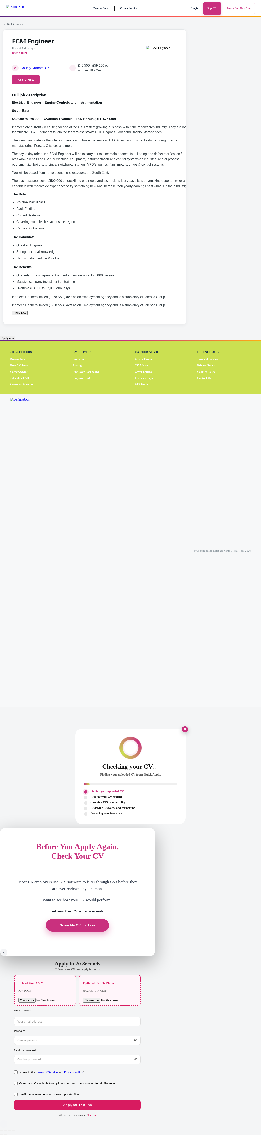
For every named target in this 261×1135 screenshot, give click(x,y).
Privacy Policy (206, 365)
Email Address (22, 1010)
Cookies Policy (206, 371)
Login (195, 8)
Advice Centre (143, 359)
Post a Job (79, 359)
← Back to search (13, 24)
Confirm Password (25, 1050)
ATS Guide (141, 384)
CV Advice (141, 365)
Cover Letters (143, 371)
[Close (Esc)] (13, 1130)
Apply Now (26, 80)
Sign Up (212, 8)
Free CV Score (19, 365)
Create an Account (21, 384)
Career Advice (128, 8)
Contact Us (204, 378)
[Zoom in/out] (1, 1130)
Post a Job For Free (239, 8)
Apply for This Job (77, 1105)
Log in (92, 1114)
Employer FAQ (82, 378)
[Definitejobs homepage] (24, 8)
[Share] (9, 1130)
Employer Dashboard (86, 371)
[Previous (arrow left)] (1, 1134)
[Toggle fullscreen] (5, 1130)
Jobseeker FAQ (19, 378)
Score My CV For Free (77, 925)
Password (19, 1030)
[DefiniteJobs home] (26, 551)
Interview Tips (144, 378)
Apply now (20, 312)
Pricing (77, 365)
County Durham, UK (35, 68)
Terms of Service (207, 359)
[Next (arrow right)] (5, 1134)
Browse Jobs (100, 8)
